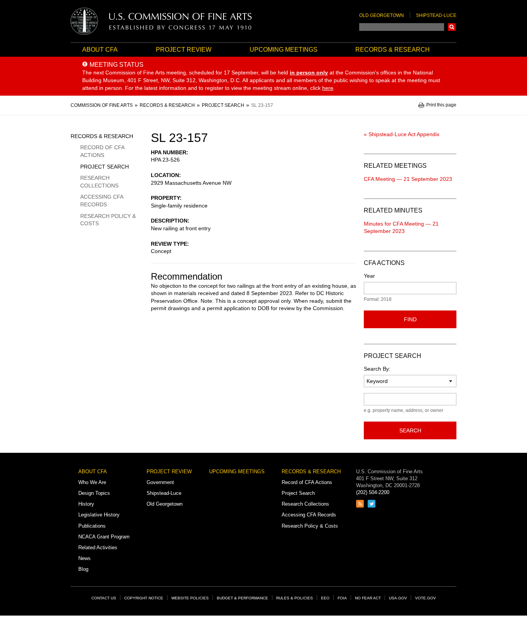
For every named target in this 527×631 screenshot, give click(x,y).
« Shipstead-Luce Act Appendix (401, 134)
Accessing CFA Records (101, 201)
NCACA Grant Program (104, 537)
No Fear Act (368, 598)
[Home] (161, 21)
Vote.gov (425, 598)
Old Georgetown (381, 15)
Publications (92, 526)
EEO (325, 598)
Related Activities (97, 547)
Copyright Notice (143, 598)
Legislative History (99, 515)
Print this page (441, 105)
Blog (83, 569)
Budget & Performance (242, 598)
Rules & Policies (294, 598)
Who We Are (92, 482)
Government (160, 482)
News (84, 558)
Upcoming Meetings (284, 49)
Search (452, 27)
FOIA (342, 598)
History (86, 504)
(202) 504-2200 (372, 492)
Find (410, 319)
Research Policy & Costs (108, 220)
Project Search (104, 167)
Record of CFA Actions (102, 151)
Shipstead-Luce (436, 15)
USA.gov (398, 598)
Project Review (183, 49)
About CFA (100, 49)
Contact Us (103, 598)
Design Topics (94, 493)
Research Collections (99, 182)
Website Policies (190, 598)
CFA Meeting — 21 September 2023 (408, 179)
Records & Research (392, 49)
